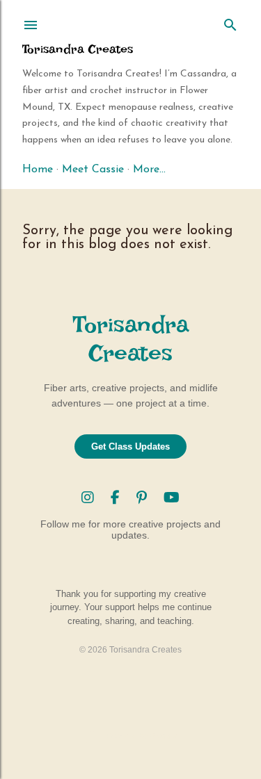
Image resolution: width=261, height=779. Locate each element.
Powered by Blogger (141, 735)
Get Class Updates (130, 446)
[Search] (230, 22)
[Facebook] (117, 497)
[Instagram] (89, 497)
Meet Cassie (93, 169)
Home (37, 169)
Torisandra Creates (77, 49)
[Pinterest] (143, 497)
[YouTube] (172, 497)
